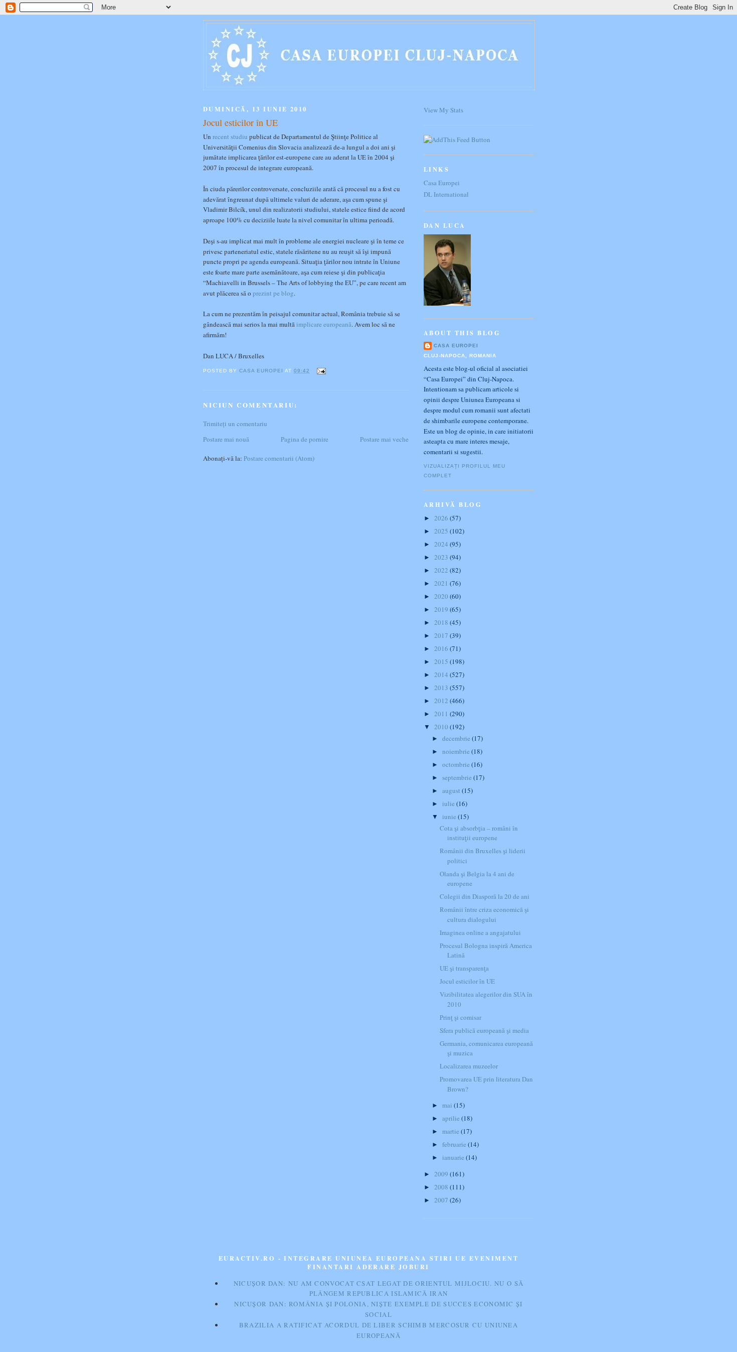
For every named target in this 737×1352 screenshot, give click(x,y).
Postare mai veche (384, 439)
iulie (449, 803)
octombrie (456, 764)
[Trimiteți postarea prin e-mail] (320, 370)
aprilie (451, 1118)
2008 (442, 1186)
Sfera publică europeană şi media (484, 1030)
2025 (442, 530)
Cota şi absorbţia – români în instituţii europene (479, 833)
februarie (455, 1144)
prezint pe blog (273, 293)
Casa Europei (442, 182)
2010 (442, 726)
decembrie (457, 738)
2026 (442, 517)
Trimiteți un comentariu (235, 423)
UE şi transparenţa (464, 968)
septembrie (457, 777)
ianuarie (454, 1157)
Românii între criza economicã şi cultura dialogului (484, 914)
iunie (450, 816)
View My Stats (443, 109)
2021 (442, 583)
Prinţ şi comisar (460, 1017)
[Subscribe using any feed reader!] (457, 139)
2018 (442, 622)
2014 (442, 674)
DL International (446, 194)
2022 (442, 570)
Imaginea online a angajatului (480, 932)
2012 (442, 700)
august (452, 790)
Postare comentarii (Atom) (279, 458)
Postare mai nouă (226, 439)
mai (448, 1105)
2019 (442, 609)
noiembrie (456, 751)
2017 (442, 635)
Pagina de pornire (304, 439)
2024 (442, 544)
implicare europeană (323, 324)
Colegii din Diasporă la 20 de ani (484, 896)
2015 (442, 661)
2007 (442, 1199)
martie (451, 1131)
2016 (442, 648)
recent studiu (230, 136)
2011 (442, 713)
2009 (442, 1173)
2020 (442, 596)
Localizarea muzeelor (469, 1065)
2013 (442, 687)
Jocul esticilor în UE (467, 981)
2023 (442, 557)
